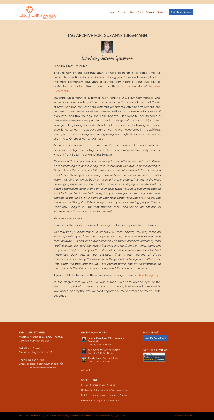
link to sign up (149, 275)
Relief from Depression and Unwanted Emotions (105, 395)
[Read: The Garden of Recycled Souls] (83, 359)
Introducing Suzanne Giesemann (107, 58)
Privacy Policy (63, 416)
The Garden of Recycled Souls (103, 358)
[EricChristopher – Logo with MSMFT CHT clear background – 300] (37, 12)
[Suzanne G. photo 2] (107, 47)
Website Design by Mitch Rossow (84, 416)
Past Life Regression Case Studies (98, 385)
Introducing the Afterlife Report (104, 350)
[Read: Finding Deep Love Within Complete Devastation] (83, 339)
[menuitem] (111, 12)
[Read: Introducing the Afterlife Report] (83, 351)
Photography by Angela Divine (112, 416)
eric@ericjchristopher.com (43, 364)
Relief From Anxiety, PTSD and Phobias (100, 401)
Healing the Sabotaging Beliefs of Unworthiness (105, 390)
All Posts (86, 370)
